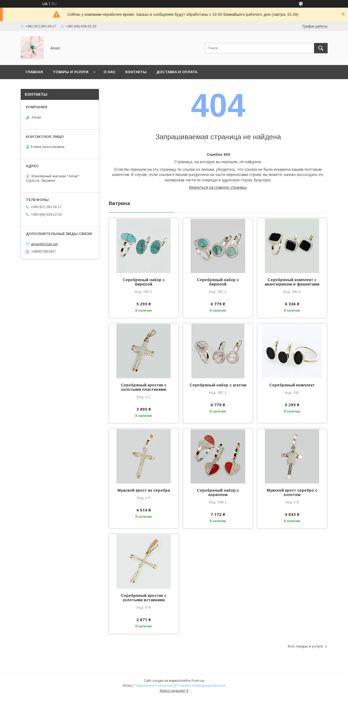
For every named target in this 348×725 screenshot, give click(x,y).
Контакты (136, 72)
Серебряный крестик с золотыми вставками (143, 597)
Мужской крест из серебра (143, 490)
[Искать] (321, 48)
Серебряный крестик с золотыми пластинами (143, 387)
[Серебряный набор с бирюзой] (143, 245)
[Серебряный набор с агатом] (218, 351)
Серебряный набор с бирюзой (144, 282)
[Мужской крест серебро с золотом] (292, 456)
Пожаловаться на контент (154, 685)
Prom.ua (197, 681)
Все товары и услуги (305, 646)
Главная (34, 72)
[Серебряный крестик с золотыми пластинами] (143, 351)
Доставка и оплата (176, 72)
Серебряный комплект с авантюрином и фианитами (292, 282)
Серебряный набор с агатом (217, 385)
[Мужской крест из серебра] (143, 456)
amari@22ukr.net (44, 244)
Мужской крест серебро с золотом (292, 492)
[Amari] (32, 58)
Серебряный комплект (292, 385)
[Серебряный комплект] (292, 351)
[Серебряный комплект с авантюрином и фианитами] (292, 245)
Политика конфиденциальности (200, 685)
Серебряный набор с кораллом (218, 492)
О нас (110, 72)
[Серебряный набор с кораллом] (218, 456)
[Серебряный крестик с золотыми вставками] (143, 561)
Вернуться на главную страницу (218, 187)
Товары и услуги (70, 72)
